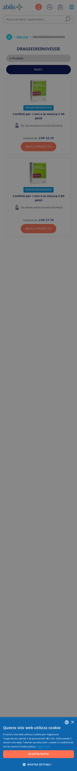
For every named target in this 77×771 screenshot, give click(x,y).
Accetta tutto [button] (38, 754)
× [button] (72, 722)
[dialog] (38, 385)
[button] (38, 764)
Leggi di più (43, 746)
